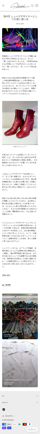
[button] (32, 5)
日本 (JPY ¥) (8, 416)
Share (8, 285)
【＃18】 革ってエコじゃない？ (13, 332)
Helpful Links (5, 402)
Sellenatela (10, 420)
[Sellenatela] (20, 6)
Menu (3, 396)
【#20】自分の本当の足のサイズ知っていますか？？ (19, 380)
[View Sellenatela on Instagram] (3, 409)
